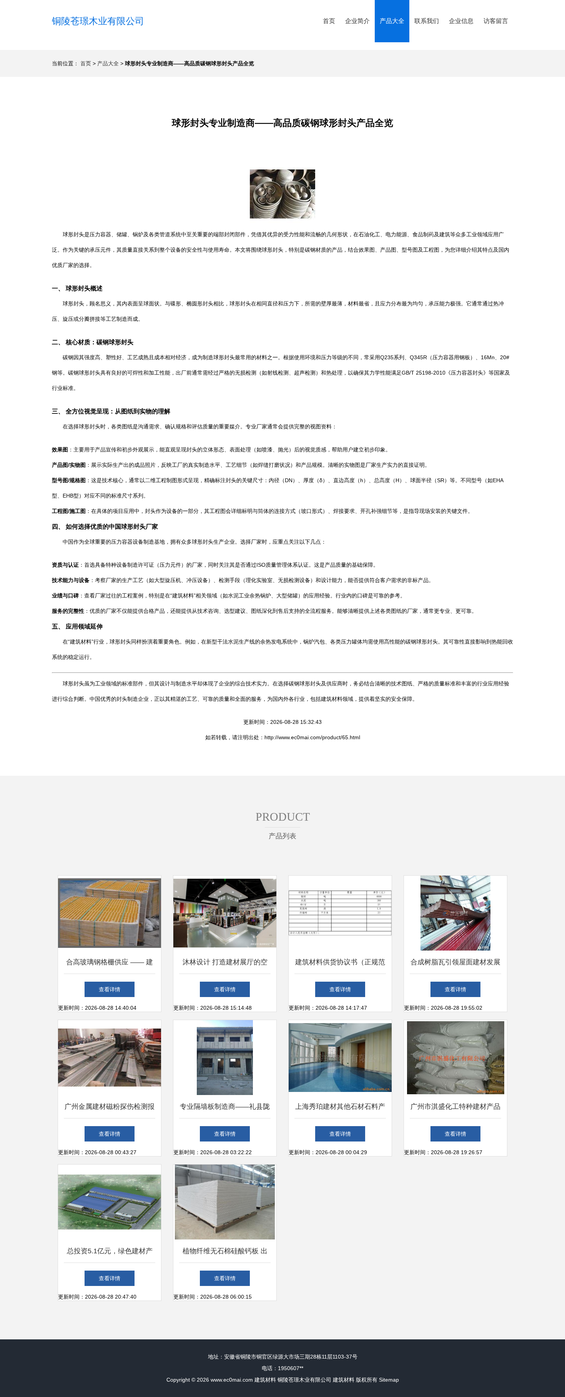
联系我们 (426, 21)
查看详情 (109, 989)
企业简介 (357, 21)
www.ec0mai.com (232, 1380)
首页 (329, 21)
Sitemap (389, 1380)
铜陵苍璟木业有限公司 (98, 21)
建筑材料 (265, 1380)
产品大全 (392, 21)
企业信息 (461, 21)
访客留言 (496, 21)
